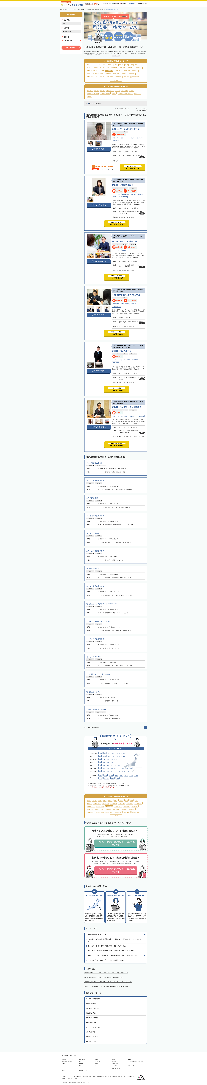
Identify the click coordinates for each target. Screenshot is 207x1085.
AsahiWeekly (131, 1065)
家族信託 (131, 90)
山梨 (104, 759)
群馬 (124, 756)
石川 (115, 759)
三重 (112, 762)
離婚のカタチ (65, 1070)
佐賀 (104, 771)
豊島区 (124, 244)
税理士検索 (123, 3)
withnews (64, 1068)
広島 (100, 768)
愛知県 (116, 188)
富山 (112, 759)
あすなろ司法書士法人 (94, 657)
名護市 (131, 65)
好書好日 (97, 1063)
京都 (108, 765)
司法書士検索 (132, 3)
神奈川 (104, 756)
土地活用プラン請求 (142, 3)
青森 (105, 753)
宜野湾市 (110, 65)
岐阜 (108, 762)
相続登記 (102, 90)
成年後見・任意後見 (105, 93)
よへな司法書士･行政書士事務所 (98, 674)
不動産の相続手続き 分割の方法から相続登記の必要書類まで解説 (103, 977)
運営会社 (64, 1078)
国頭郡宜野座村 (99, 73)
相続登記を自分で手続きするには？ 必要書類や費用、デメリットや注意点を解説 (108, 982)
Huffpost (81, 1063)
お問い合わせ (78, 1078)
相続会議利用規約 (87, 1076)
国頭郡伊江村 (132, 73)
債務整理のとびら (83, 1070)
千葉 (113, 756)
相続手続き (90, 90)
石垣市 (136, 65)
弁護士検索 (116, 3)
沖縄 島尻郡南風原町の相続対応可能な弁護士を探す (116, 843)
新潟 (100, 759)
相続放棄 (96, 90)
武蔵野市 (124, 410)
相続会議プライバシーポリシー (101, 1076)
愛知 (100, 762)
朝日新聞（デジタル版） (68, 1059)
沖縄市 (99, 65)
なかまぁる (98, 1065)
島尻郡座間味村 (91, 76)
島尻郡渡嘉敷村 (100, 76)
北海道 (100, 753)
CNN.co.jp (81, 1061)
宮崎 (119, 771)
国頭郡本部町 (127, 70)
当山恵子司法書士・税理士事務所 (98, 621)
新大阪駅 (133, 353)
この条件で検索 (70, 47)
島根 (115, 768)
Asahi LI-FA (114, 1065)
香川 (119, 768)
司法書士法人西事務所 (122, 351)
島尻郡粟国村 (127, 76)
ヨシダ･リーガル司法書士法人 (125, 241)
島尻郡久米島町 (109, 76)
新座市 (124, 297)
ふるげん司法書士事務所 (95, 551)
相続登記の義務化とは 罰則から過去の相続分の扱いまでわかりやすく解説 (106, 973)
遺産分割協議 (124, 90)
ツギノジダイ (115, 1063)
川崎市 (112, 778)
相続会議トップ (107, 3)
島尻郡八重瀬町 (100, 70)
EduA (63, 1063)
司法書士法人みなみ (93, 692)
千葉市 (117, 778)
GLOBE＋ (97, 1061)
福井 (119, 759)
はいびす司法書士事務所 (95, 480)
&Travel (70, 1061)
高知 (131, 768)
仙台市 (100, 778)
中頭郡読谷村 (130, 68)
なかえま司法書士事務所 (95, 586)
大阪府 (116, 353)
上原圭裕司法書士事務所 (95, 516)
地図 (142, 157)
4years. (113, 1059)
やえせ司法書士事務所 (94, 463)
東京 (100, 756)
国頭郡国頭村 (107, 73)
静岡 (104, 762)
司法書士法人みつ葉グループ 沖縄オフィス (102, 604)
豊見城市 (121, 65)
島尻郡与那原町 (91, 70)
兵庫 (104, 765)
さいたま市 (106, 778)
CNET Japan (82, 1059)
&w (66, 1061)
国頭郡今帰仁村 (118, 70)
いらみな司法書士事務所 (95, 639)
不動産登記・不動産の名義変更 (125, 93)
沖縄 (128, 771)
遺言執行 (114, 93)
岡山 (104, 768)
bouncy (80, 1068)
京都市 (131, 775)
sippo (96, 1059)
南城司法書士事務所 (93, 568)
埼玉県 (116, 297)
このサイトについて (67, 1076)
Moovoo (64, 1065)
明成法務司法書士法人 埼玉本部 (126, 295)
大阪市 (124, 353)
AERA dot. (81, 1065)
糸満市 (104, 65)
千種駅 (132, 188)
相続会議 (114, 1061)
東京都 (116, 244)
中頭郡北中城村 (138, 68)
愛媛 (127, 768)
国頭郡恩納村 (135, 70)
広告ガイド (71, 1078)
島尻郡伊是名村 (135, 76)
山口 (108, 768)
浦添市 (115, 65)
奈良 (112, 765)
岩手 (109, 753)
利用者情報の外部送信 (116, 1076)
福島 (124, 753)
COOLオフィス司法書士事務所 (125, 129)
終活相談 (89, 96)
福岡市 (121, 775)
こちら (121, 785)
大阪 (100, 765)
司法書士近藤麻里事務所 (122, 185)
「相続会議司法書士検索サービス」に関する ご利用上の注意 (103, 783)
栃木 (120, 756)
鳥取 (112, 768)
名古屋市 (124, 188)
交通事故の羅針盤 (116, 1068)
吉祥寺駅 (133, 410)
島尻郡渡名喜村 (118, 76)
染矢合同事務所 (92, 498)
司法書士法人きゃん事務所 (96, 709)
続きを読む (136, 147)
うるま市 (94, 65)
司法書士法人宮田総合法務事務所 (126, 407)
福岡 (100, 771)
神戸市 (126, 775)
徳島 (123, 768)
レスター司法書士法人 (94, 533)
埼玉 (109, 756)
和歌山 (120, 765)
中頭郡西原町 (113, 68)
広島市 (136, 775)
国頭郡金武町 (90, 73)
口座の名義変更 (110, 90)
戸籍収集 (117, 90)
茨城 (117, 756)
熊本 (112, 771)
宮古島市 (89, 68)
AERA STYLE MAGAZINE (101, 1068)
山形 (120, 753)
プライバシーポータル (128, 1076)
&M (63, 1061)
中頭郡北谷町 (122, 68)
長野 (108, 759)
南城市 (126, 65)
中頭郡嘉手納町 (97, 68)
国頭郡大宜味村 (116, 73)
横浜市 (100, 775)
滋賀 (115, 765)
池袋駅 (132, 244)
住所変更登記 (137, 93)
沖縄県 (116, 132)
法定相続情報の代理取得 (93, 93)
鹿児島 (123, 771)
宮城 (117, 753)
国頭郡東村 (124, 73)
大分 (115, 771)
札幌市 (116, 775)
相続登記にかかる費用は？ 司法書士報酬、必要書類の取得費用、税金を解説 (107, 986)
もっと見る (115, 80)
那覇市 (88, 65)
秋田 (113, 753)
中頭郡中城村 (105, 68)
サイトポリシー (78, 1076)
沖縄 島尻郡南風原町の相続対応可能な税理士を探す (116, 870)
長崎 (108, 771)
